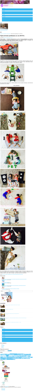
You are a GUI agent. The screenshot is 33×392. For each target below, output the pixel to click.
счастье (6, 359)
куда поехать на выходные (11, 357)
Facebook (3, 345)
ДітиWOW (3, 331)
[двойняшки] (12, 206)
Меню (1, 22)
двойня (6, 274)
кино (20, 356)
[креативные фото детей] (12, 187)
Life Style (5, 18)
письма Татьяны (28, 358)
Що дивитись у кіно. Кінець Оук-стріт (9, 309)
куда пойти (29, 357)
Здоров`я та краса (6, 10)
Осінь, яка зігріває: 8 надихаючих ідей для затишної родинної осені (12, 313)
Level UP (5, 19)
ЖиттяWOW (3, 16)
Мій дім (5, 341)
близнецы (3, 274)
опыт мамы (22, 358)
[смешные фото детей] (9, 59)
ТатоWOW (3, 14)
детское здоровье (10, 356)
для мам (13, 356)
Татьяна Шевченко (20, 354)
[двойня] (12, 110)
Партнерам (3, 389)
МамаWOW (3, 328)
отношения (25, 358)
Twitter (3, 347)
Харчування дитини (6, 13)
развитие (1, 359)
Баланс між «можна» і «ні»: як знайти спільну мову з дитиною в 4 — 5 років (13, 322)
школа (14, 359)
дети (11, 274)
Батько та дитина (6, 336)
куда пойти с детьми (9, 358)
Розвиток (5, 333)
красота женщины (4, 357)
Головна (1, 33)
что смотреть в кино (10, 359)
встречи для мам (2, 356)
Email (2, 344)
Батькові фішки (6, 15)
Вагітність (5, 8)
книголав (29, 356)
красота (1, 357)
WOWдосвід (5, 9)
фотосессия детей (20, 274)
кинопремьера (23, 356)
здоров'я (16, 356)
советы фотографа (15, 274)
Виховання (5, 12)
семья (4, 359)
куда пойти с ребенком (16, 358)
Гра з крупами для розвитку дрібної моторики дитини (4, 30)
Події (4, 17)
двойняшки (9, 274)
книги (27, 356)
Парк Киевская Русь (13, 354)
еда (14, 356)
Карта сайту (3, 388)
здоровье (18, 356)
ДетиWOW (4, 33)
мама (20, 358)
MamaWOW (6, 386)
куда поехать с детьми (18, 357)
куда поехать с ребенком (25, 357)
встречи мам (5, 356)
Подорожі (5, 339)
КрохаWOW (5, 11)
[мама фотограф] (12, 81)
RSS (2, 346)
